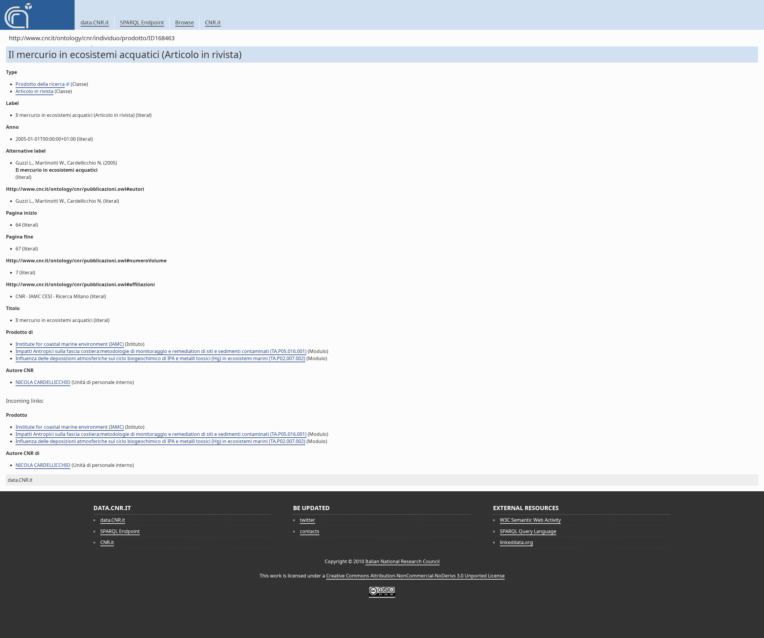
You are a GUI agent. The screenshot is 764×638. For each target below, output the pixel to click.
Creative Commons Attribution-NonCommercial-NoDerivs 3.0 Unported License (415, 575)
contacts (309, 531)
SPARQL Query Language (528, 531)
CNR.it (213, 22)
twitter (307, 520)
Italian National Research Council (402, 561)
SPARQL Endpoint (142, 22)
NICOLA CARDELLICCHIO (43, 382)
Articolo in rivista (34, 91)
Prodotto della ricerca (40, 84)
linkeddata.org (516, 542)
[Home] (37, 15)
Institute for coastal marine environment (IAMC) (70, 344)
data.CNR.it (95, 22)
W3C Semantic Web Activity (530, 520)
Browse (184, 22)
